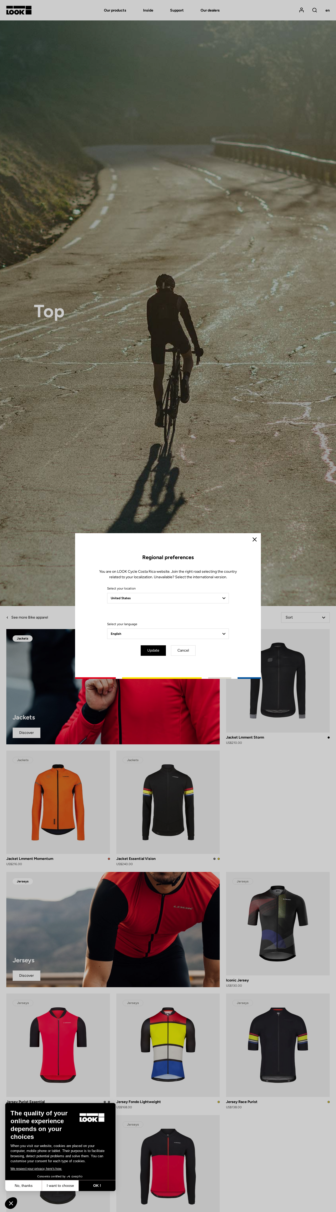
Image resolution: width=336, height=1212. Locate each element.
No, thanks (24, 1185)
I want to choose (60, 1185)
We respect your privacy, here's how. (36, 1169)
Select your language (122, 624)
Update (153, 650)
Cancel (183, 650)
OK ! (97, 1185)
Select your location (121, 588)
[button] (11, 1203)
